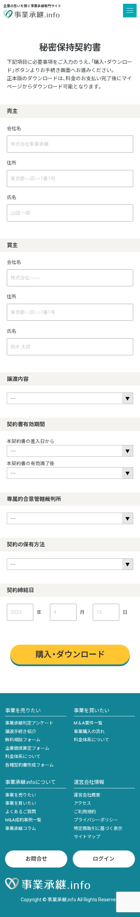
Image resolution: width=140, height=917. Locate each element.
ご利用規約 (85, 811)
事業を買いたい (91, 710)
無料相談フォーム (22, 739)
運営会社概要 (87, 795)
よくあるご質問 (20, 811)
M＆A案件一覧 (88, 723)
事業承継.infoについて (30, 782)
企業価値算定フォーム (27, 748)
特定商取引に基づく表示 (98, 828)
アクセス (82, 803)
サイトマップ (87, 836)
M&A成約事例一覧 (23, 819)
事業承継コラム (20, 828)
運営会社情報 (89, 782)
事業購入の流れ (89, 731)
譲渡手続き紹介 (20, 731)
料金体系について (22, 756)
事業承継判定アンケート (29, 723)
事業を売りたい (23, 710)
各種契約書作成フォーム (29, 765)
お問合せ (36, 859)
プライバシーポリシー (96, 819)
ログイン (104, 859)
